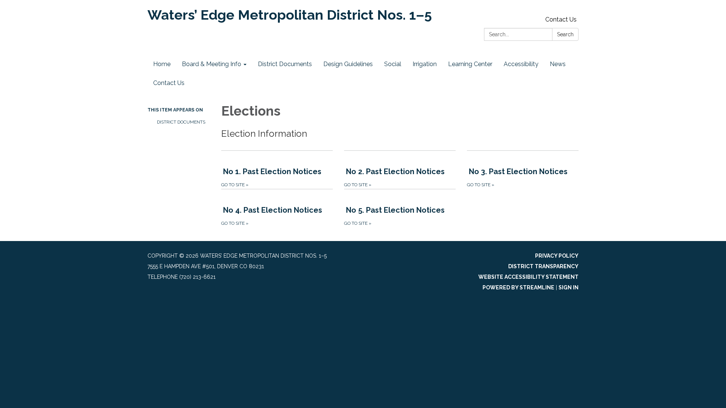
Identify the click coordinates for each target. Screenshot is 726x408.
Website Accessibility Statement (528, 277)
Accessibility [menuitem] (521, 64)
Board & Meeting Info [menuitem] (211, 64)
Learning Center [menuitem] (470, 64)
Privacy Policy (557, 256)
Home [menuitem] (162, 64)
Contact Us (561, 19)
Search (565, 34)
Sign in (568, 287)
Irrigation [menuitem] (425, 64)
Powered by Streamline (518, 287)
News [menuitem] (558, 64)
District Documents (181, 122)
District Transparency (543, 266)
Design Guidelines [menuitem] (348, 64)
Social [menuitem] (392, 64)
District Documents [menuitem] (285, 64)
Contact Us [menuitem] (169, 83)
